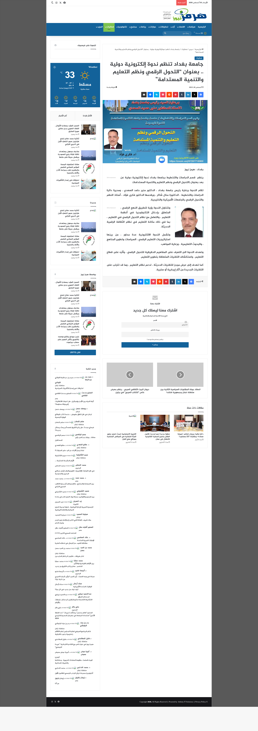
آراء (173, 27)
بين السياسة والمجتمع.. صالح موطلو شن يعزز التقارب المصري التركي (74, 485)
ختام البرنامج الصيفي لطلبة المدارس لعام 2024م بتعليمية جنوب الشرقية (73, 633)
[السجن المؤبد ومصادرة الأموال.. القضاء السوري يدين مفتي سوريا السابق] (88, 129)
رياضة (143, 27)
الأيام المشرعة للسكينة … (64, 460)
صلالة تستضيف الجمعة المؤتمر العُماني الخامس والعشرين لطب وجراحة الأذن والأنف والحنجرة (67, 169)
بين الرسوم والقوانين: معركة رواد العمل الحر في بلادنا (74, 496)
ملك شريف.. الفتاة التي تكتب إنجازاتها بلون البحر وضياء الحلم (73, 521)
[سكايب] (156, 94)
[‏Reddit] (169, 94)
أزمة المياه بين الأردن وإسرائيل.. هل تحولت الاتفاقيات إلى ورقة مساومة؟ (74, 403)
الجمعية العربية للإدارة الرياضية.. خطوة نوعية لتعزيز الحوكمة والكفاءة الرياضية (74, 508)
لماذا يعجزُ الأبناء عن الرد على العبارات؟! (69, 450)
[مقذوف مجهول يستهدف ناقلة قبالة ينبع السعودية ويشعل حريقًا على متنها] (88, 155)
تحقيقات (164, 27)
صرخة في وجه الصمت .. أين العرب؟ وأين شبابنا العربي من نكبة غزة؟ (75, 578)
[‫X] (194, 94)
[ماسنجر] (150, 94)
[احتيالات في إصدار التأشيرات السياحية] (88, 184)
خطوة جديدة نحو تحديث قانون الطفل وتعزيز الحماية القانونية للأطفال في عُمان (157, 437)
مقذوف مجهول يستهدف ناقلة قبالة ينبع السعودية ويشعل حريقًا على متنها (68, 154)
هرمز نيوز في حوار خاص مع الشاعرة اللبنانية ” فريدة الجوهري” (74, 646)
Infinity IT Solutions (185, 701)
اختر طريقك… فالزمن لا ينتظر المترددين (69, 556)
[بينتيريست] (175, 94)
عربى (191, 49)
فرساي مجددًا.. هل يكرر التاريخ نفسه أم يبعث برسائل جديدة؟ (74, 429)
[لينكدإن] (188, 94)
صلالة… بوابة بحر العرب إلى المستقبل (75, 439)
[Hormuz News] (184, 15)
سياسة (192, 27)
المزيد (100, 27)
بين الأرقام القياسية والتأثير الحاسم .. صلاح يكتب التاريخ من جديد (74, 565)
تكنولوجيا (122, 27)
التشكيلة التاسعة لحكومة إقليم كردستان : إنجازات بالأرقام (73, 601)
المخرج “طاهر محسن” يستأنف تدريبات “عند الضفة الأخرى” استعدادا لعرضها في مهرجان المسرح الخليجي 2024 (75, 615)
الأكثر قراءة (87, 116)
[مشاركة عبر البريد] (144, 94)
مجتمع (134, 27)
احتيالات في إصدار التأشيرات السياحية (67, 182)
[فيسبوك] (200, 94)
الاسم (155, 320)
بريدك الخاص (155, 330)
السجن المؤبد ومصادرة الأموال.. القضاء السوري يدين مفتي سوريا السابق (67, 128)
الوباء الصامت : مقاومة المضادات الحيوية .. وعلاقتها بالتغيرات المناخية (73, 662)
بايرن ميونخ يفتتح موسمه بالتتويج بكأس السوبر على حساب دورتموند (68, 339)
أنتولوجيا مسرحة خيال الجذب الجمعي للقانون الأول (74, 673)
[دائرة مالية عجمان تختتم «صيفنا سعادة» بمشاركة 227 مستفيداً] (188, 423)
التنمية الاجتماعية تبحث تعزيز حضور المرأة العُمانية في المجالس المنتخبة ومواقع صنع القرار (121, 437)
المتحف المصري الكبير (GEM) (65, 533)
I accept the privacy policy (155, 339)
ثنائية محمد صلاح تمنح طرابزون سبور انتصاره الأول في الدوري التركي (68, 141)
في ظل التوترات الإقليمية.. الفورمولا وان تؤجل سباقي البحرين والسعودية (74, 472)
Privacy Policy (200, 701)
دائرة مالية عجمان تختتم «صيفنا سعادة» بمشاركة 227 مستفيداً (190, 435)
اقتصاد (182, 27)
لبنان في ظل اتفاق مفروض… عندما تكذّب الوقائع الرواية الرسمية (73, 416)
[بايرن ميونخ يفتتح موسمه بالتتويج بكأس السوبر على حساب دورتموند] (88, 340)
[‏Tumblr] (181, 94)
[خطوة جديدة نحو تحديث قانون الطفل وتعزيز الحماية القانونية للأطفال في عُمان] (155, 423)
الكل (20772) (75, 352)
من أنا (57, 683)
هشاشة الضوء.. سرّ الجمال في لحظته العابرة (71, 543)
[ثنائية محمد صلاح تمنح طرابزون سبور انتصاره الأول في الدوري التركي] (88, 142)
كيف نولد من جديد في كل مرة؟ (66, 589)
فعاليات (110, 27)
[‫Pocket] (163, 94)
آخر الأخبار (63, 116)
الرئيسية (202, 27)
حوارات (153, 27)
